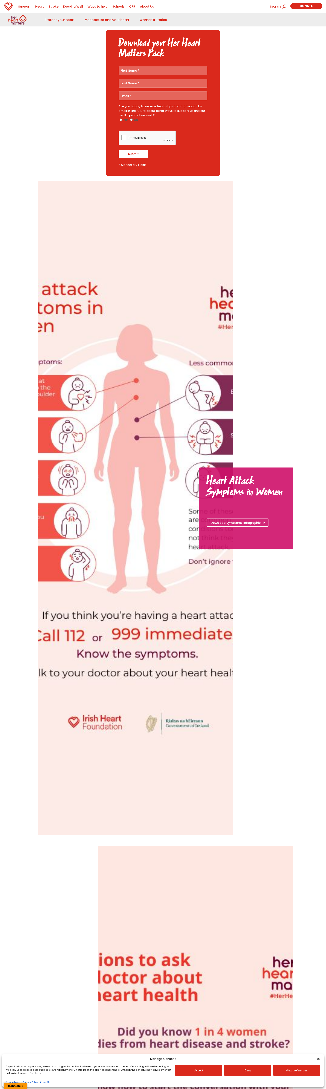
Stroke (53, 6)
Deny (247, 1070)
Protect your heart (60, 20)
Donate (306, 6)
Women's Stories (153, 20)
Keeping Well (73, 6)
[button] (318, 1059)
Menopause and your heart (107, 20)
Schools (118, 6)
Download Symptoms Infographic (236, 523)
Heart (39, 6)
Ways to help (98, 6)
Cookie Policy (13, 1082)
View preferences (297, 1070)
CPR (132, 6)
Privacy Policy (30, 1082)
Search (275, 6)
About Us (45, 1082)
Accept (198, 1070)
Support (24, 6)
